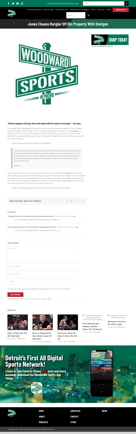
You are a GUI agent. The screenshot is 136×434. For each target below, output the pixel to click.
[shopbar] (110, 35)
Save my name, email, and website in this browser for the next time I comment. (40, 289)
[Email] (82, 201)
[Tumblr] (79, 201)
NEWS (104, 411)
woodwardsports (14, 299)
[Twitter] (71, 201)
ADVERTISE (75, 411)
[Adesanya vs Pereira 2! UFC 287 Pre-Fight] (118, 316)
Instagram (75, 131)
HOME (41, 411)
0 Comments (21, 338)
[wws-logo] (11, 10)
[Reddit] (75, 201)
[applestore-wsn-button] (15, 385)
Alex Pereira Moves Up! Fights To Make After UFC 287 (67, 336)
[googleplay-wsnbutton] (57, 385)
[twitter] (13, 3)
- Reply (74, 216)
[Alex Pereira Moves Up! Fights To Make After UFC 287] (68, 322)
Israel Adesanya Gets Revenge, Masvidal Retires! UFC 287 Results (92, 326)
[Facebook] (67, 201)
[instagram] (22, 3)
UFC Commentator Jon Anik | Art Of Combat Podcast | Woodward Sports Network (31, 227)
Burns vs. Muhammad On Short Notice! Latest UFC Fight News (42, 336)
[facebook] (8, 3)
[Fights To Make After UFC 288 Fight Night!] (17, 322)
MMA (49, 299)
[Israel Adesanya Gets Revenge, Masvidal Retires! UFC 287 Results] (93, 317)
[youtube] (17, 3)
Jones (68, 173)
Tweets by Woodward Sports (102, 46)
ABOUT (42, 416)
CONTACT (74, 416)
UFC (14, 128)
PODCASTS (43, 422)
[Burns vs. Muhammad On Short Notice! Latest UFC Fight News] (43, 322)
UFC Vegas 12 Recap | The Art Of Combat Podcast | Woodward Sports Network (30, 216)
